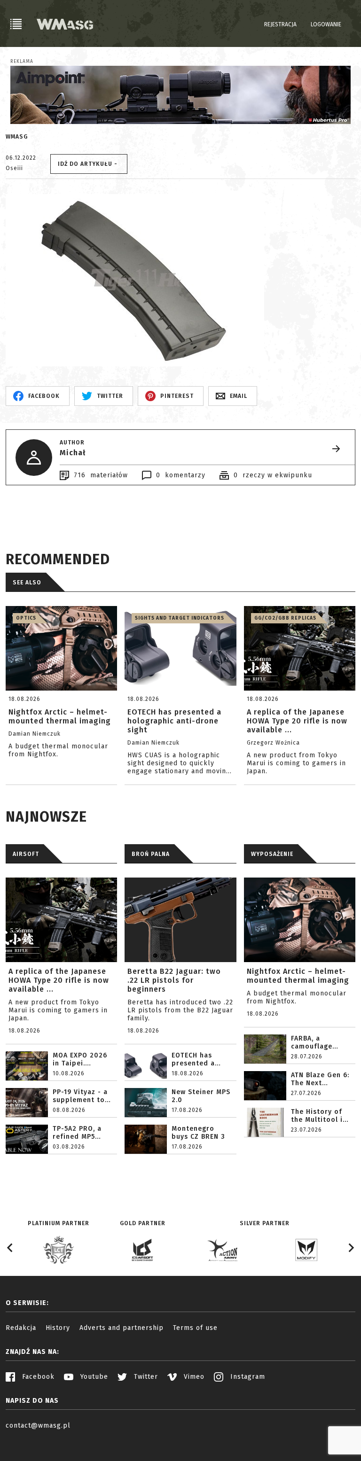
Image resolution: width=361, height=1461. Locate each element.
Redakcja (21, 1328)
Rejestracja (280, 24)
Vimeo (192, 1377)
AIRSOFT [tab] (26, 854)
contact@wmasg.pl (38, 1426)
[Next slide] (350, 1247)
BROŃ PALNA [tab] (151, 854)
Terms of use (195, 1328)
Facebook (37, 1377)
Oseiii (14, 168)
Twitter (145, 1377)
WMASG (17, 136)
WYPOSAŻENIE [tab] (272, 854)
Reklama (21, 61)
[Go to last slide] (10, 1247)
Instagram (246, 1377)
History (58, 1328)
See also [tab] (27, 582)
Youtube (93, 1377)
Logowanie (326, 24)
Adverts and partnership (121, 1328)
